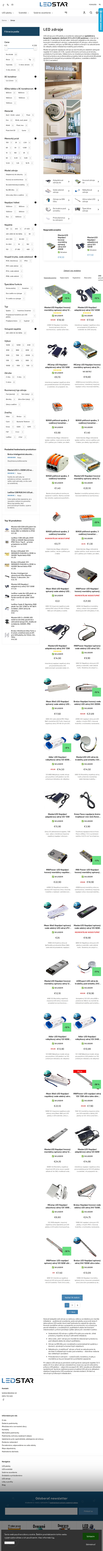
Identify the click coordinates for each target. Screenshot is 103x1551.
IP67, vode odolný (14, 266)
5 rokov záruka (26, 65)
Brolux (21, 416)
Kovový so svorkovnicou (16, 180)
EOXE (20, 427)
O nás (4, 1420)
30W (9, 350)
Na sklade (11, 54)
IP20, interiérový (14, 261)
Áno (9, 217)
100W (10, 365)
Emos (9, 427)
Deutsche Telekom (25, 422)
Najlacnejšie (64, 278)
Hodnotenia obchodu (10, 1451)
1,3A (19, 163)
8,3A (17, 158)
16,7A (29, 163)
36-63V (23, 239)
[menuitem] (9, 12)
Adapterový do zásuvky (16, 174)
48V (30, 249)
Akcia (9, 59)
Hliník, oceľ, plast (23, 120)
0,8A (27, 158)
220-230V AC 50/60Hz (16, 234)
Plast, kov (21, 125)
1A (8, 153)
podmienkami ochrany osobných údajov (64, 1503)
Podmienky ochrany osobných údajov (17, 1436)
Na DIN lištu (12, 190)
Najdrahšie (76, 278)
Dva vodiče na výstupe (15, 293)
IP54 (27, 261)
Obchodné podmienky (10, 1433)
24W (30, 345)
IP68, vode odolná (14, 276)
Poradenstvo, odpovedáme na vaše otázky (19, 1445)
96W (19, 350)
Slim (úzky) (27, 394)
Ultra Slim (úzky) (25, 399)
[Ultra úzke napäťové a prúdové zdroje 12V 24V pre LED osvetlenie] (63, 99)
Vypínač (28, 321)
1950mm (10, 98)
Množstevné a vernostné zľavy (14, 1426)
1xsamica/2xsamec (25, 310)
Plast (30, 115)
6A (8, 158)
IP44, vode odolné (14, 271)
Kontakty (5, 1429)
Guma (25, 130)
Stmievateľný (12, 288)
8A (8, 148)
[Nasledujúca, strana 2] (72, 1305)
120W (20, 345)
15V (8, 249)
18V (29, 244)
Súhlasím (91, 1536)
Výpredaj (10, 65)
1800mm (23, 93)
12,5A (9, 163)
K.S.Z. (19, 432)
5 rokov (10, 382)
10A (9, 142)
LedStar (10, 437)
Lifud (22, 437)
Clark (9, 422)
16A (17, 153)
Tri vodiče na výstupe (15, 298)
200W (29, 355)
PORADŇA (92, 5)
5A (17, 148)
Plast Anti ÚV (12, 130)
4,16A (26, 148)
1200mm (20, 217)
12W (9, 360)
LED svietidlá (7, 1469)
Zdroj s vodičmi (13, 404)
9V (31, 234)
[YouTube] (9, 1406)
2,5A (26, 142)
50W (9, 355)
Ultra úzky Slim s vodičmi (16, 195)
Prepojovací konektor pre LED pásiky (20, 316)
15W (29, 365)
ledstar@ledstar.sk (9, 1393)
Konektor (27, 288)
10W (20, 365)
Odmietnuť (90, 1544)
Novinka (20, 59)
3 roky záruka (12, 70)
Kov (9, 120)
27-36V (19, 249)
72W (19, 355)
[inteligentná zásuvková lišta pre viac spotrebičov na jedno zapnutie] (61, 173)
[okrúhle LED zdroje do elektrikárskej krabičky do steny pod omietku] (61, 136)
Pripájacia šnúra (13, 321)
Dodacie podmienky (10, 1423)
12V (9, 229)
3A (25, 153)
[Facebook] (3, 4)
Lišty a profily (7, 1482)
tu (53, 1537)
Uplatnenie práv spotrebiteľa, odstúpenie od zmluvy (23, 1439)
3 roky (21, 377)
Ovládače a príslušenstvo (12, 1475)
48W (18, 360)
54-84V (10, 244)
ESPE (30, 427)
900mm (10, 93)
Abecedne (87, 278)
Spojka (10, 310)
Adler (9, 416)
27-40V (28, 229)
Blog (4, 1485)
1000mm (23, 98)
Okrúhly (10, 399)
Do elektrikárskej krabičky (17, 185)
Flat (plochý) (12, 394)
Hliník (9, 125)
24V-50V (10, 239)
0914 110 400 (7, 1396)
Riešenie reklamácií (10, 1442)
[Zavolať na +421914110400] (8, 4)
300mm (23, 212)
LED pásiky (6, 1466)
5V (20, 244)
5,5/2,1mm (11, 81)
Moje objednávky (9, 1448)
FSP (9, 432)
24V (18, 229)
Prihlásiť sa (88, 1511)
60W (29, 350)
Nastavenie (9, 1543)
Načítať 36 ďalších (72, 1298)
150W (9, 345)
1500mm (10, 103)
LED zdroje (6, 1478)
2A (17, 142)
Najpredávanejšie (50, 278)
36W (28, 360)
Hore (73, 1312)
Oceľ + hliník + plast (14, 115)
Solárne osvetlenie (9, 1472)
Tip (31, 59)
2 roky (10, 377)
